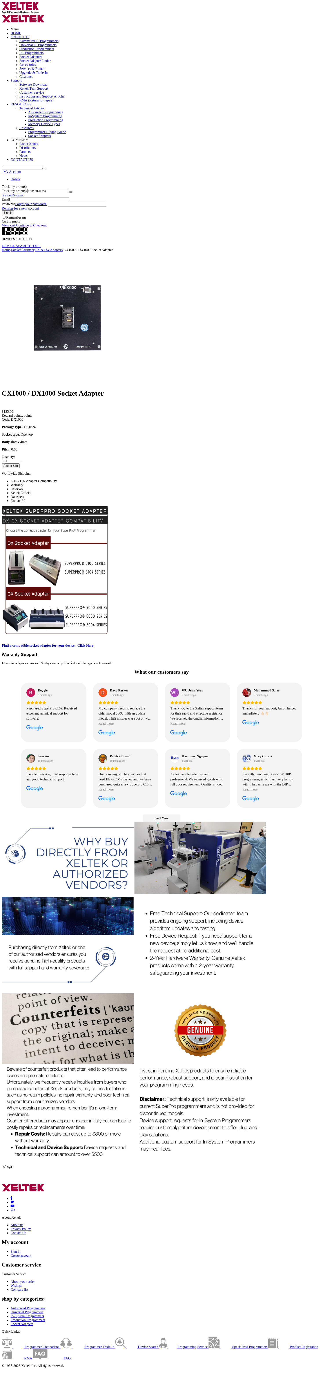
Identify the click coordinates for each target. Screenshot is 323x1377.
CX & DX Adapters (49, 250)
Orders (15, 179)
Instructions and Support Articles (42, 96)
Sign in (7, 195)
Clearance (26, 76)
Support (16, 80)
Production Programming (45, 120)
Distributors (27, 148)
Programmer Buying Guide (47, 132)
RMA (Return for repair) (36, 100)
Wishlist (16, 1285)
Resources (26, 128)
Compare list (19, 1289)
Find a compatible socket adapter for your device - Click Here (47, 645)
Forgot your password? (31, 204)
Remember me (16, 217)
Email (6, 199)
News (23, 155)
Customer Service (31, 92)
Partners (25, 152)
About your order (23, 1281)
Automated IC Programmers (38, 41)
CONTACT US (22, 159)
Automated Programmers (28, 1308)
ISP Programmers (31, 53)
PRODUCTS (20, 37)
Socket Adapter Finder (35, 61)
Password (8, 204)
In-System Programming (45, 116)
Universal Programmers (27, 1312)
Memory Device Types (44, 124)
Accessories (27, 65)
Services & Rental (31, 69)
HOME (16, 33)
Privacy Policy (21, 1229)
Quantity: (8, 457)
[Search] (44, 168)
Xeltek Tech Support (33, 88)
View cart (8, 225)
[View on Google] (30, 692)
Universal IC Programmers (37, 45)
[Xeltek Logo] (20, 12)
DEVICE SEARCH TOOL (21, 246)
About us (17, 1225)
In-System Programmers (27, 1316)
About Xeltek (28, 144)
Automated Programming (45, 112)
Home (6, 250)
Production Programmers (36, 49)
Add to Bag (11, 465)
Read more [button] (106, 723)
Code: (6, 419)
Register (17, 195)
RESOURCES (21, 104)
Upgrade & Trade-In (33, 72)
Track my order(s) (14, 191)
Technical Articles (31, 108)
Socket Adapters (30, 57)
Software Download (33, 84)
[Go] (71, 192)
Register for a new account (20, 208)
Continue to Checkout (31, 225)
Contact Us (18, 1233)
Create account (21, 1255)
